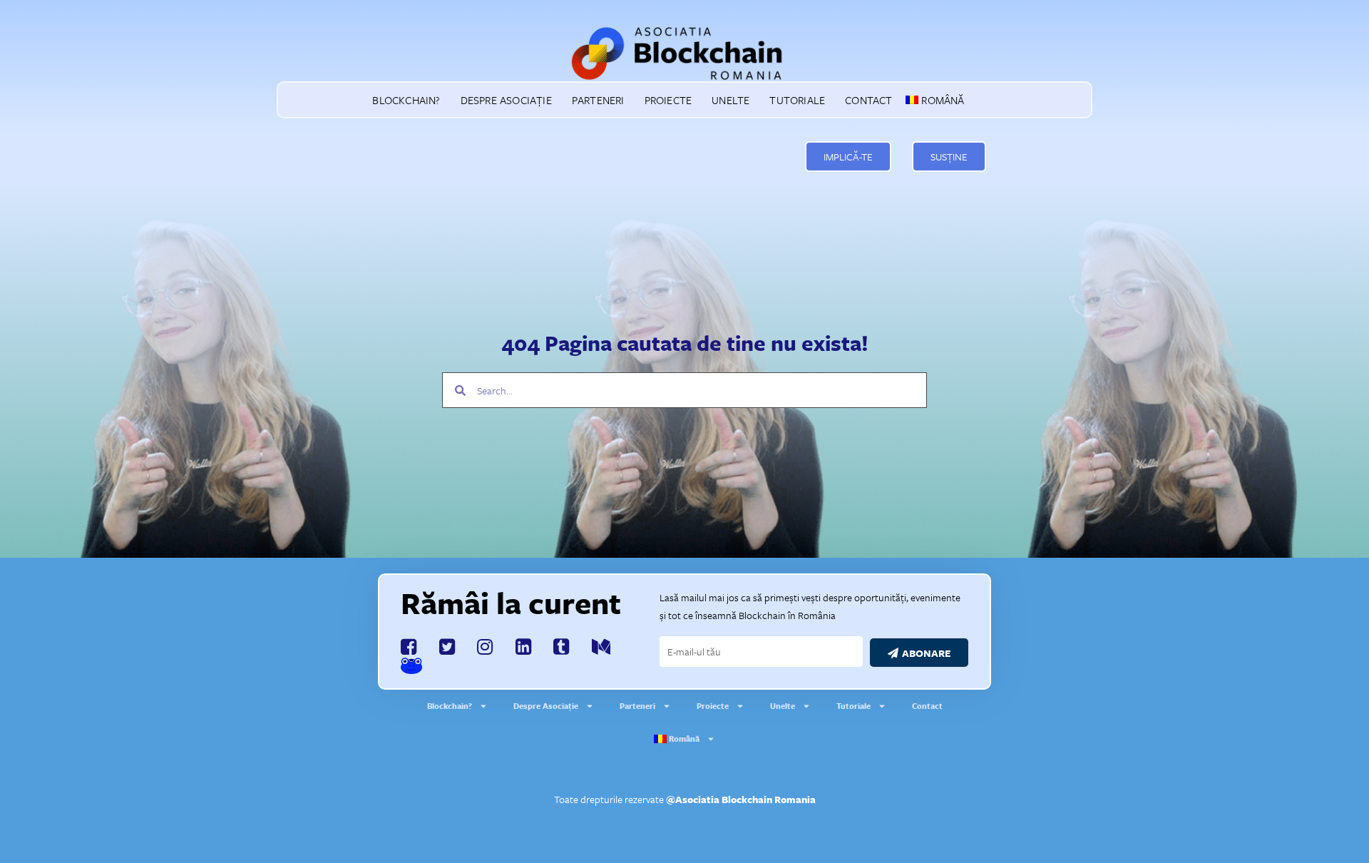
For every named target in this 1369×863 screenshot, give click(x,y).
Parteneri (598, 100)
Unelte (730, 100)
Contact (868, 100)
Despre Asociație (506, 100)
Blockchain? (406, 100)
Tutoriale (797, 100)
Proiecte (668, 100)
